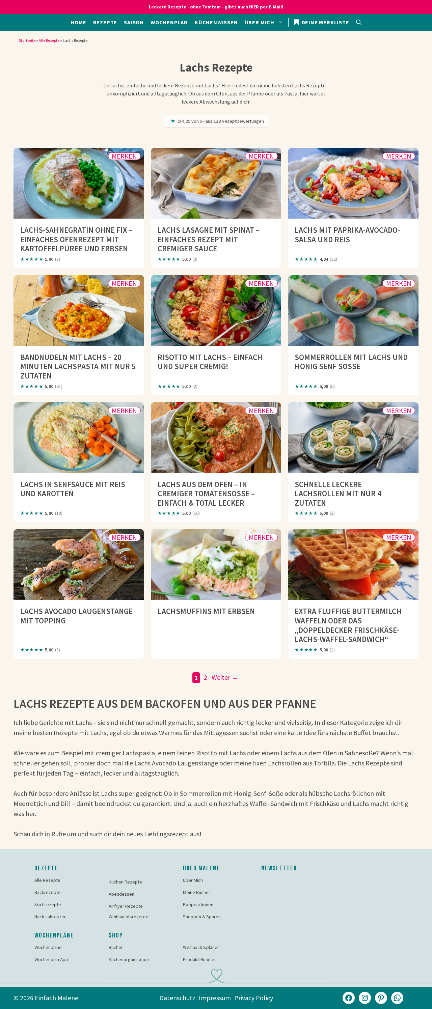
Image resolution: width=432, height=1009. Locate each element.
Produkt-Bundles (200, 959)
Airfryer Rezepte (126, 906)
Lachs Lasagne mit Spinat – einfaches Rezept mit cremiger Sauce (209, 239)
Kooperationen (198, 904)
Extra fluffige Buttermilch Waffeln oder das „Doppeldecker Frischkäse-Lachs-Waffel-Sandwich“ (348, 625)
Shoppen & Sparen (202, 917)
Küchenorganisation (129, 959)
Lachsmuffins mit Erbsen (206, 611)
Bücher (116, 947)
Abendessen (121, 894)
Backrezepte (47, 892)
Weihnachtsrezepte (128, 917)
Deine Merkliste (324, 22)
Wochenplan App (51, 959)
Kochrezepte (47, 904)
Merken (124, 156)
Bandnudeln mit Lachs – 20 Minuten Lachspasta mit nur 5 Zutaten (78, 366)
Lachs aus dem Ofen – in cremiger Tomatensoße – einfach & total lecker (206, 493)
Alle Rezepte (49, 40)
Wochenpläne (48, 947)
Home (78, 22)
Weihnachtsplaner (201, 947)
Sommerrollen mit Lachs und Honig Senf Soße (351, 361)
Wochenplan (169, 22)
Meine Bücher (196, 892)
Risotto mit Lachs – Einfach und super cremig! (210, 361)
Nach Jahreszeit (50, 917)
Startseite (27, 40)
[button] (359, 22)
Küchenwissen (216, 22)
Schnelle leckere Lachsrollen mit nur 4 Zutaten (338, 493)
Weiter (225, 677)
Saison (134, 22)
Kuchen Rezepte (125, 882)
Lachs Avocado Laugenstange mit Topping (76, 615)
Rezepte (105, 22)
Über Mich (193, 880)
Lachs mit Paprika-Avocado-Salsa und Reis (347, 234)
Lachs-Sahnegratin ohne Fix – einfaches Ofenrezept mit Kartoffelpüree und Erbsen (76, 239)
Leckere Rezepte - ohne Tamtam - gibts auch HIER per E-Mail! (216, 7)
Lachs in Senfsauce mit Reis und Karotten (72, 489)
